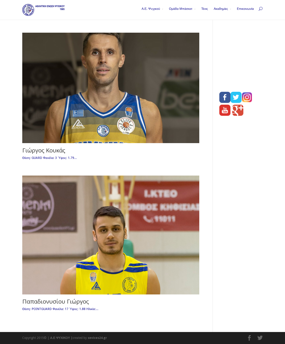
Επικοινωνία (245, 8)
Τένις (204, 8)
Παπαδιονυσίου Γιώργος (55, 301)
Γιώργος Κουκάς (43, 150)
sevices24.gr (97, 338)
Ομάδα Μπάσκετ (180, 8)
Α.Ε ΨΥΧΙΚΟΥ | (61, 338)
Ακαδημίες (221, 8)
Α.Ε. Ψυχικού (151, 8)
